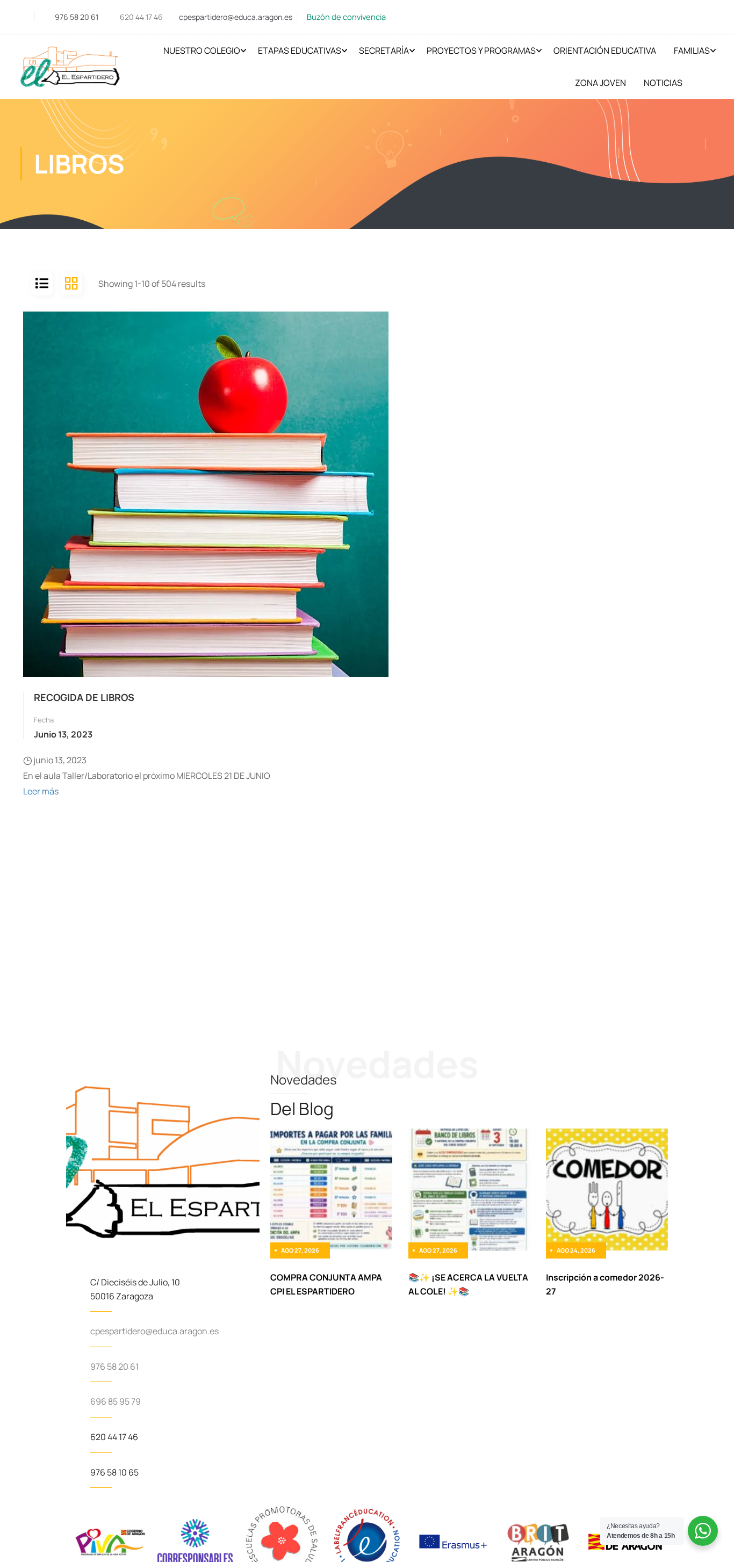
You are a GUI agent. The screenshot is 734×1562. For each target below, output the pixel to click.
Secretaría (384, 50)
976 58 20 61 (76, 17)
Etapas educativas (299, 50)
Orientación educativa (604, 50)
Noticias (663, 83)
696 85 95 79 (115, 1401)
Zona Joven (600, 83)
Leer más (41, 791)
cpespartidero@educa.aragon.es (235, 17)
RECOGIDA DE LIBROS (84, 697)
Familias (692, 50)
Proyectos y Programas (481, 50)
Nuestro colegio (201, 50)
